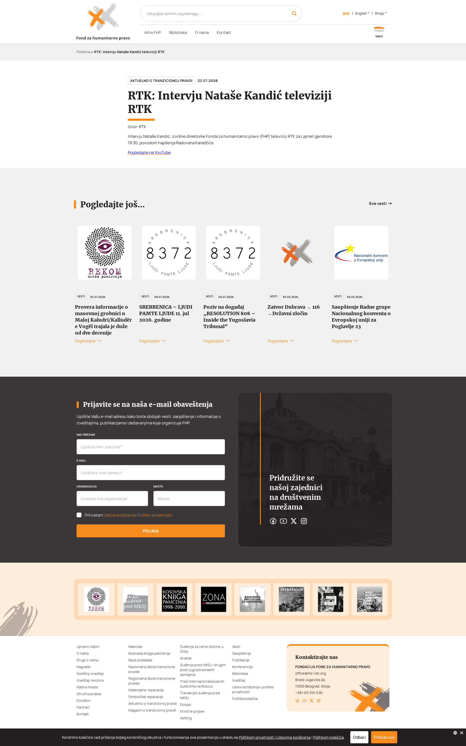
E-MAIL (82, 460)
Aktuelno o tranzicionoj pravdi (161, 80)
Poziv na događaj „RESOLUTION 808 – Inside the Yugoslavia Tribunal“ (229, 316)
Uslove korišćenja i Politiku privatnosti (138, 515)
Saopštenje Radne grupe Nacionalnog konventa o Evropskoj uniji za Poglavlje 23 (361, 316)
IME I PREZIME (87, 434)
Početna (83, 51)
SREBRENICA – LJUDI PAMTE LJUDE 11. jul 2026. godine (166, 313)
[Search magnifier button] (294, 13)
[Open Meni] (379, 32)
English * (362, 13)
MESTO (158, 486)
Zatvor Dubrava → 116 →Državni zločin (294, 310)
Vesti (81, 296)
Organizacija (87, 486)
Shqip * (381, 13)
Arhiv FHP (152, 32)
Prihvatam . (129, 515)
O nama (202, 32)
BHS (346, 13)
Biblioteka (178, 32)
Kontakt (224, 32)
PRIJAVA (151, 531)
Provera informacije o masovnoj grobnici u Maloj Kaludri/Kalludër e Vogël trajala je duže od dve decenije (103, 320)
